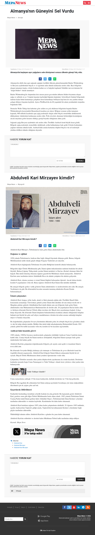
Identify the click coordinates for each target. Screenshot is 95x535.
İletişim (23, 507)
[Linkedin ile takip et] (78, 507)
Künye (17, 507)
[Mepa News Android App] (44, 516)
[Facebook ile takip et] (64, 507)
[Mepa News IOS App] (44, 520)
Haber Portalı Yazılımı (49, 530)
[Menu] (88, 3)
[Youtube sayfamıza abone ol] (74, 507)
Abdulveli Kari (18, 443)
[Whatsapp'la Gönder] (54, 78)
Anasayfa (9, 507)
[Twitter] (45, 78)
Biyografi (21, 184)
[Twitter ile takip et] (69, 507)
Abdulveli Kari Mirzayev (21, 447)
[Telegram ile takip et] (83, 507)
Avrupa (20, 18)
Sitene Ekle (41, 507)
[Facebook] (40, 78)
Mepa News (11, 18)
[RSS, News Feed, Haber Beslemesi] (88, 507)
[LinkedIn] (49, 78)
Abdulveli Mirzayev (19, 445)
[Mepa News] (15, 3)
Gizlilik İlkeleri (31, 507)
